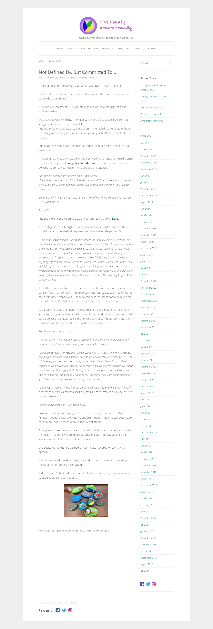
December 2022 (148, 281)
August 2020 (146, 393)
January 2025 (147, 182)
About (71, 48)
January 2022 (147, 314)
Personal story (83, 531)
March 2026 (146, 149)
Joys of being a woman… (152, 107)
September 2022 (148, 300)
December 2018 (148, 465)
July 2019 (145, 439)
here (115, 218)
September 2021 (148, 327)
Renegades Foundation (80, 163)
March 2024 (146, 215)
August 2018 (146, 491)
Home (60, 48)
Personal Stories (113, 48)
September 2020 (148, 386)
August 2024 (146, 202)
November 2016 (148, 544)
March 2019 (146, 452)
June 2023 (145, 261)
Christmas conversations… (153, 114)
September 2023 (148, 248)
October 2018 (147, 478)
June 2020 (145, 406)
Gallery (93, 48)
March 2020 (146, 419)
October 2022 (147, 294)
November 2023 (148, 235)
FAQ (129, 48)
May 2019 (145, 445)
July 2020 (145, 399)
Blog (81, 48)
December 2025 (148, 156)
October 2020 (147, 379)
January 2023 (147, 274)
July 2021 (145, 333)
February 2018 (147, 505)
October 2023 (147, 241)
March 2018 (146, 498)
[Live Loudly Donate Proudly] (106, 40)
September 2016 (148, 557)
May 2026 (145, 142)
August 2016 (146, 564)
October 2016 (147, 551)
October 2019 (147, 426)
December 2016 (148, 537)
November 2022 (148, 287)
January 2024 (147, 221)
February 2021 (147, 353)
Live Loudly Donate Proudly (82, 78)
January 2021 (147, 360)
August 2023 (146, 254)
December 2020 (148, 366)
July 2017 (145, 524)
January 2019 (147, 458)
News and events (145, 48)
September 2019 (148, 432)
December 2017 (148, 518)
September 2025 (148, 169)
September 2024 (148, 195)
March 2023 (146, 268)
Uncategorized (101, 531)
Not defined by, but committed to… (77, 72)
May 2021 (145, 340)
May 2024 (145, 208)
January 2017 (147, 531)
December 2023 (148, 228)
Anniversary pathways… (151, 120)
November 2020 (148, 373)
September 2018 (148, 485)
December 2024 (148, 189)
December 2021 (148, 320)
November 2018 (148, 472)
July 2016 (145, 570)
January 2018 (147, 511)
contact (72, 603)
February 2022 (147, 307)
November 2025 (148, 162)
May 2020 (145, 412)
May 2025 (145, 175)
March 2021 (146, 346)
